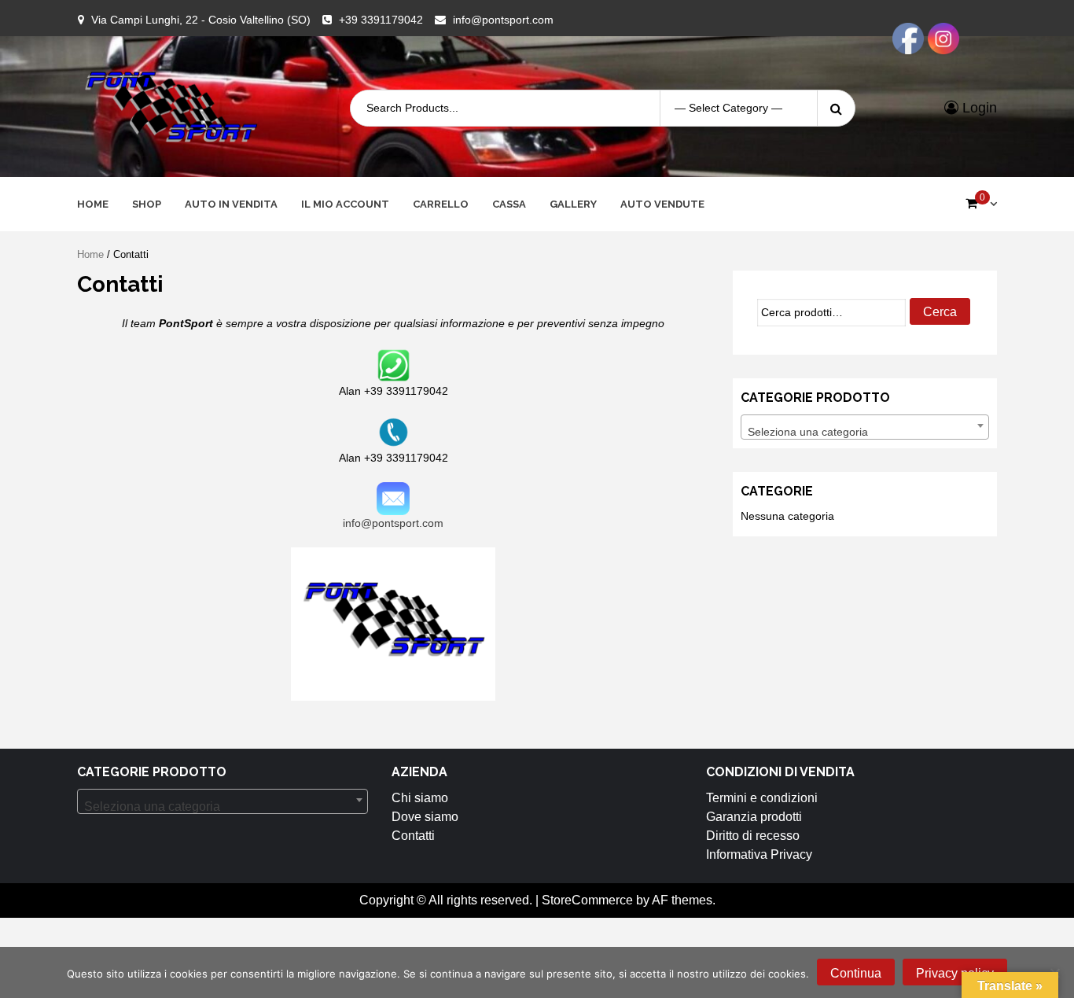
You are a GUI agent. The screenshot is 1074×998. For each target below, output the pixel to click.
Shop (146, 204)
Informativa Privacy (759, 854)
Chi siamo (420, 798)
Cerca (940, 312)
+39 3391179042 (381, 19)
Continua (855, 973)
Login (977, 108)
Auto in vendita (231, 204)
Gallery (573, 204)
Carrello (441, 204)
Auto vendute (662, 204)
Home (93, 204)
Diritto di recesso (753, 835)
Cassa (509, 204)
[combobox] (865, 427)
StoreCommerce (587, 900)
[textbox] (864, 431)
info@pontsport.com (503, 19)
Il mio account (345, 204)
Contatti (413, 835)
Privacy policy (955, 973)
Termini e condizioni (762, 798)
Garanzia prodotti (754, 816)
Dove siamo (425, 816)
